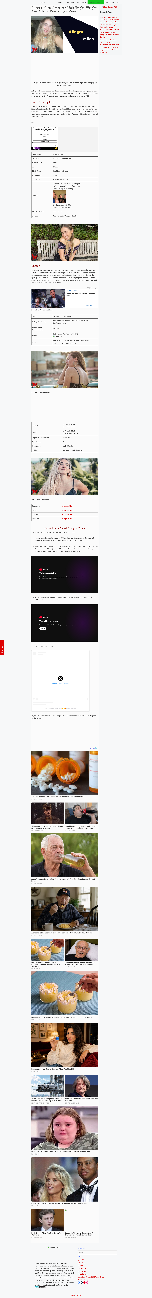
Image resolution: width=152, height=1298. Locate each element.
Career (80, 1266)
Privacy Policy (83, 1280)
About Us (81, 1260)
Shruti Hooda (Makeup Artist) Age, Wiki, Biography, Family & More (109, 42)
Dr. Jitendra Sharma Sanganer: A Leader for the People (110, 34)
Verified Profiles (95, 2)
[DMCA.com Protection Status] (40, 1288)
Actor (50, 2)
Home (42, 2)
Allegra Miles (67, 506)
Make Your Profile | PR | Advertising (91, 1277)
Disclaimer (82, 1271)
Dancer (60, 2)
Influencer (81, 2)
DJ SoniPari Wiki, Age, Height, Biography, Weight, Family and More (109, 27)
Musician (70, 2)
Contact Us (109, 2)
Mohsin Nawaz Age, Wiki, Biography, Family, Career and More (109, 49)
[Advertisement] (64, 68)
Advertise (81, 1263)
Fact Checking (83, 1274)
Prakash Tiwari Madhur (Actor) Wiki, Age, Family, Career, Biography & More (109, 19)
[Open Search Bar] (118, 2)
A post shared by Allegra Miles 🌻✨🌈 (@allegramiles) (60, 708)
